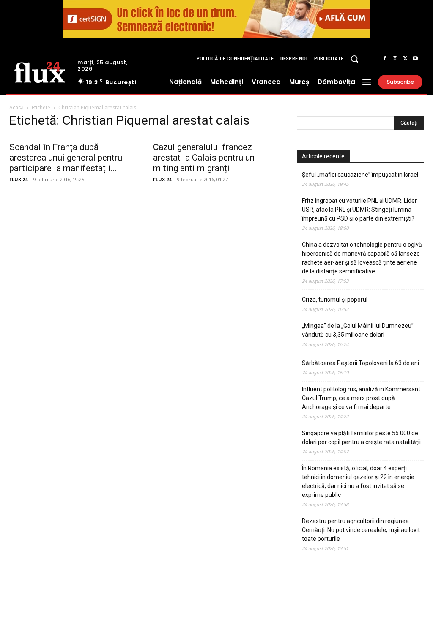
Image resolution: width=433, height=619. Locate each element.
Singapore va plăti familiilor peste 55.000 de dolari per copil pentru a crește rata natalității (361, 437)
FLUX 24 (18, 179)
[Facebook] (385, 59)
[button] (354, 59)
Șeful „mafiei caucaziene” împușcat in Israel (360, 174)
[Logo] (40, 71)
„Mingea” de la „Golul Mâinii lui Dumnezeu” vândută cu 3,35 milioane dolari (358, 330)
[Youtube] (415, 59)
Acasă (16, 107)
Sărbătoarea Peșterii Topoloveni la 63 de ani (360, 363)
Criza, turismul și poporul (334, 299)
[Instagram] (395, 59)
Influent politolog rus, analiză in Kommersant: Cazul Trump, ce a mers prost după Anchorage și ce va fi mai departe (362, 398)
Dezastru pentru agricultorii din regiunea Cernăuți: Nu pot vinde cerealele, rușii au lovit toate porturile (361, 530)
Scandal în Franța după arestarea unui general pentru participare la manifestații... (65, 157)
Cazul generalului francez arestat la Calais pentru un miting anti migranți (204, 157)
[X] (405, 59)
